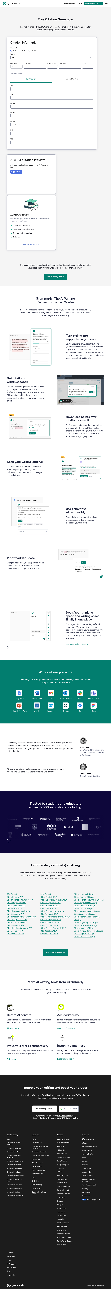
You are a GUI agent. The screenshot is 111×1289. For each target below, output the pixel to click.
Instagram (12, 1268)
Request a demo (69, 3)
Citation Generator (63, 1157)
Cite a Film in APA (14, 908)
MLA (23, 50)
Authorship (11, 1059)
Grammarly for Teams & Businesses (40, 1147)
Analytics (60, 1205)
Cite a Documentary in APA (18, 911)
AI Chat (59, 1172)
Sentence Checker (63, 1234)
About (84, 1143)
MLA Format (45, 894)
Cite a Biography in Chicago (86, 922)
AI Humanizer (62, 1154)
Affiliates (85, 1161)
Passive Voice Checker (64, 1241)
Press (84, 1158)
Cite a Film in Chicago (83, 908)
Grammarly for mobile (14, 1185)
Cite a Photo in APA (15, 897)
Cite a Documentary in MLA (52, 911)
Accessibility (86, 1192)
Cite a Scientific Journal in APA (20, 900)
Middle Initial (51, 63)
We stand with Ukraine (89, 1147)
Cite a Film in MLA (48, 908)
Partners (85, 1165)
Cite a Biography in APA (17, 919)
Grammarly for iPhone (14, 1188)
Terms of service (87, 1176)
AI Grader (60, 1219)
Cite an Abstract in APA (17, 922)
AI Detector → (13, 1028)
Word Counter (62, 1183)
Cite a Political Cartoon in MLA (53, 928)
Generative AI (37, 1166)
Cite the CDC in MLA (49, 934)
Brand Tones (61, 1208)
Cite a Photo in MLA (48, 897)
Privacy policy (86, 1172)
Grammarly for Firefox (14, 1168)
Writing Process (37, 1174)
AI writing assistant (38, 1170)
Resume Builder (62, 1226)
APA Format (12, 894)
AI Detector (61, 1150)
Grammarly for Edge (14, 1172)
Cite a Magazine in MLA (50, 903)
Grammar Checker (65, 1028)
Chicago (33, 50)
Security (85, 1189)
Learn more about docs (76, 644)
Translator (60, 1168)
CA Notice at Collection (69, 1118)
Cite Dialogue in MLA (49, 914)
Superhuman (89, 1139)
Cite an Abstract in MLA (50, 922)
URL (11, 139)
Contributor (14, 63)
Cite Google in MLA (48, 931)
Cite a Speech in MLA (49, 905)
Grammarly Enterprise (39, 1152)
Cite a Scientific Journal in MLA (53, 900)
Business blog (36, 1188)
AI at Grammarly (37, 1163)
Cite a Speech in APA (16, 905)
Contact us (10, 1260)
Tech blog (35, 1181)
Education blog (37, 1185)
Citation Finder (62, 1216)
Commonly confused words (39, 1193)
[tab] (31, 79)
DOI (11, 130)
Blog (33, 1177)
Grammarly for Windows (15, 1148)
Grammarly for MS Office (15, 1176)
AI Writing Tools (62, 1175)
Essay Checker (62, 1161)
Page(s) (13, 121)
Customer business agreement (88, 1180)
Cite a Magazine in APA (16, 903)
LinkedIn (12, 1275)
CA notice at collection (89, 1185)
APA (14, 50)
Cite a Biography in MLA (50, 919)
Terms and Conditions (64, 1116)
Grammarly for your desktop (13, 1144)
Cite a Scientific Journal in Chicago (89, 900)
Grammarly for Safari (14, 1165)
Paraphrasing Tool (63, 1165)
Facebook (12, 1264)
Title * (12, 94)
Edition (12, 112)
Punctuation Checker (64, 1237)
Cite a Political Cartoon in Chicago (88, 931)
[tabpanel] (51, 114)
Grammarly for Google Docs (14, 1180)
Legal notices (86, 1196)
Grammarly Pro (37, 1143)
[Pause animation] (8, 647)
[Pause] (8, 840)
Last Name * (63, 63)
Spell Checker (61, 1230)
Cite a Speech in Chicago (84, 905)
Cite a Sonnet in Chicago (84, 928)
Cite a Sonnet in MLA (49, 925)
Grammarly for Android (15, 1196)
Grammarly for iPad (13, 1192)
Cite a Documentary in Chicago (87, 911)
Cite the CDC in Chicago (84, 936)
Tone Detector (62, 1179)
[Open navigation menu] (106, 3)
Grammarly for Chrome (15, 1161)
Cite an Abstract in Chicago (85, 925)
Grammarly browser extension (13, 1157)
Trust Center (86, 1169)
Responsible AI (87, 1150)
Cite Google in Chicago (84, 934)
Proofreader (61, 1245)
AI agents (60, 1146)
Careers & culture (88, 1154)
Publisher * (14, 103)
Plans (34, 1139)
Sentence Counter (63, 1194)
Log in (80, 3)
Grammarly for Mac (13, 1152)
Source (12, 54)
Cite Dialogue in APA (15, 914)
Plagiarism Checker (63, 1143)
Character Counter (63, 1186)
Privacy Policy (37, 1118)
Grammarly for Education (40, 1156)
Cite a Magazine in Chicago (85, 903)
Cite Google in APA (15, 931)
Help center (11, 1257)
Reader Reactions (63, 1223)
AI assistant (36, 1159)
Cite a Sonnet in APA (15, 925)
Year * (12, 85)
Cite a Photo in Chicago (84, 897)
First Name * (28, 63)
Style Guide (61, 1197)
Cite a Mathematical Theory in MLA (55, 917)
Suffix (84, 63)
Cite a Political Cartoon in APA (19, 928)
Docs (8, 1139)
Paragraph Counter (63, 1190)
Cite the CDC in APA (15, 934)
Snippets (60, 1201)
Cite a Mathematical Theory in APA (21, 917)
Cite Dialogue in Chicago (84, 914)
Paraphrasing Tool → (65, 1059)
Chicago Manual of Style (84, 894)
